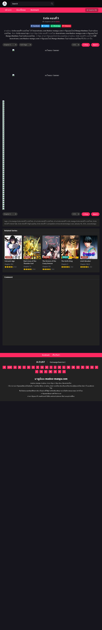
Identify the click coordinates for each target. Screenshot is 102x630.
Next (95, 45)
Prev (86, 45)
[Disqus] (51, 312)
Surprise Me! (92, 10)
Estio (58, 22)
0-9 (9, 367)
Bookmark (46, 355)
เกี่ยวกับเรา (56, 355)
